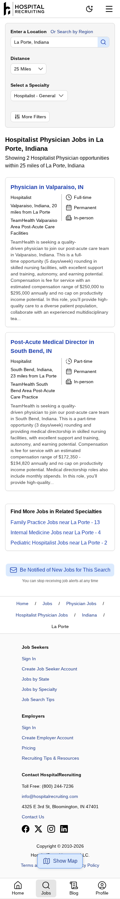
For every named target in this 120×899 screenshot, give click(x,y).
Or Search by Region (72, 31)
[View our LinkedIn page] (64, 829)
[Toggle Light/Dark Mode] (89, 9)
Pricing (29, 747)
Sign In (29, 658)
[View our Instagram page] (51, 829)
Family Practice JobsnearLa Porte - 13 (55, 522)
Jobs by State (35, 679)
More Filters (34, 116)
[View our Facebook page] (25, 829)
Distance (20, 58)
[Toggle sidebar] (109, 9)
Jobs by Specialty (39, 689)
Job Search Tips (38, 699)
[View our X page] (38, 829)
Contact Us (33, 816)
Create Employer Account (47, 737)
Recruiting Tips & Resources (50, 758)
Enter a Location (29, 31)
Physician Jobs (81, 603)
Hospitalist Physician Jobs (42, 615)
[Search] (103, 42)
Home (22, 603)
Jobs (47, 603)
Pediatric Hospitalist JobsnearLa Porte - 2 (59, 542)
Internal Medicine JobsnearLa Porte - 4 (56, 532)
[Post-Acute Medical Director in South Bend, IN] (60, 412)
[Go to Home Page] (24, 9)
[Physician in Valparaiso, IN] (60, 252)
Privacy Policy (85, 865)
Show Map (65, 861)
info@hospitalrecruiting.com (50, 796)
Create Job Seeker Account (49, 668)
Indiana (89, 615)
